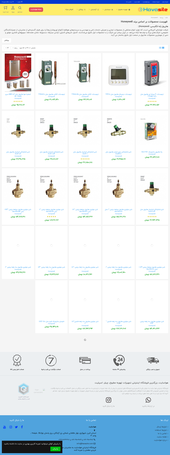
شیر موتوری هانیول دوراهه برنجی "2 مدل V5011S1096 (51, 210)
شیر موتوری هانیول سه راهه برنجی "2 (18, 267)
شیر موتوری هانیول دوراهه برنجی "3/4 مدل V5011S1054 (18, 210)
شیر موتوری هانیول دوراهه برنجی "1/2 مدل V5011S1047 (85, 210)
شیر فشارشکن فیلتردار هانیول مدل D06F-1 (85, 153)
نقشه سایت (137, 2)
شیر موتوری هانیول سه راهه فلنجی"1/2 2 (85, 322)
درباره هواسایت (146, 2)
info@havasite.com (85, 443)
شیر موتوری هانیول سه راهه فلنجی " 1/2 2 (118, 322)
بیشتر (6, 40)
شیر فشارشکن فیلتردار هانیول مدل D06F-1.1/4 (51, 153)
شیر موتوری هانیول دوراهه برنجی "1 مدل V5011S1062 (118, 210)
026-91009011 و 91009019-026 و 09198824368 (75, 439)
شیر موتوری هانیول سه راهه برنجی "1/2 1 (85, 268)
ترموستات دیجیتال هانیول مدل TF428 (118, 94)
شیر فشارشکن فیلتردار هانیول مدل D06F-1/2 (18, 153)
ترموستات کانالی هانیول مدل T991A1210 (51, 94)
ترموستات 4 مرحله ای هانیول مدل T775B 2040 (152, 95)
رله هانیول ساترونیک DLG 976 (152, 152)
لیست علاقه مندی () (7, 2)
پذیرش (55, 449)
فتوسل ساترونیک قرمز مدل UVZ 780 (51, 321)
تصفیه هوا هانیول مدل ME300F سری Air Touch (18, 95)
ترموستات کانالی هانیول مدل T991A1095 (85, 94)
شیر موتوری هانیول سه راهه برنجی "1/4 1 (51, 268)
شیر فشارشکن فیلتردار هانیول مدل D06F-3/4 (152, 210)
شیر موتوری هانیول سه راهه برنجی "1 (118, 267)
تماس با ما (128, 2)
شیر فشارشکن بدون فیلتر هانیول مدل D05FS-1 (118, 153)
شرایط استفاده (156, 2)
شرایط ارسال (165, 2)
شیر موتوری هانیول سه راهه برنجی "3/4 (152, 322)
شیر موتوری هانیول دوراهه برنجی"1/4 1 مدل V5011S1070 (152, 268)
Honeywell (152, 99)
